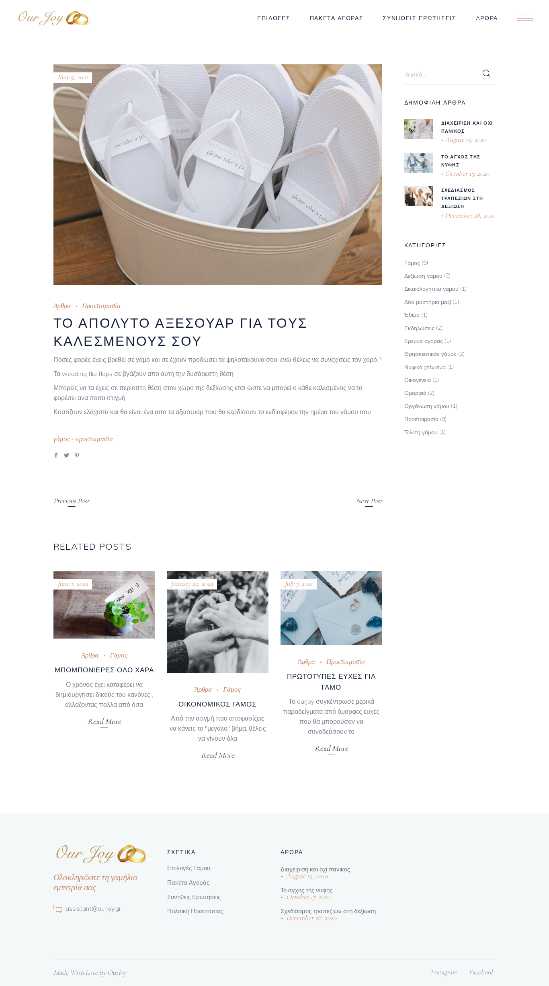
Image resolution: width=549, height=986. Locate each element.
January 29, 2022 (192, 583)
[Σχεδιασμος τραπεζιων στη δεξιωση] (418, 195)
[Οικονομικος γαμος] (217, 621)
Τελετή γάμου (421, 432)
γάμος (61, 439)
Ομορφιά (415, 392)
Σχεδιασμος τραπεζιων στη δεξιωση (462, 198)
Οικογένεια (417, 380)
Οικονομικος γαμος (217, 704)
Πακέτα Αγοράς (188, 882)
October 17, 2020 (466, 173)
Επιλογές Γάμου (188, 868)
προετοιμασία (94, 439)
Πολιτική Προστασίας (195, 911)
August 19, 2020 (464, 140)
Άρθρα (62, 306)
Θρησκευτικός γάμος (430, 353)
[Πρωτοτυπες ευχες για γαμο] (331, 608)
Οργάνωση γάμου (426, 406)
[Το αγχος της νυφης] (418, 162)
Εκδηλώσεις (419, 328)
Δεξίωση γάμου (423, 275)
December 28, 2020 (469, 215)
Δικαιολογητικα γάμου (431, 288)
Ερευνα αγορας (423, 341)
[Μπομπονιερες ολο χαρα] (104, 605)
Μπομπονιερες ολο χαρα (104, 670)
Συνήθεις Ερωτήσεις (194, 897)
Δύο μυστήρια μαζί (427, 302)
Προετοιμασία (101, 306)
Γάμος (118, 655)
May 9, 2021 (72, 77)
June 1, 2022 (72, 583)
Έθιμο (412, 314)
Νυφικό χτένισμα (425, 367)
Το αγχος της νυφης (306, 890)
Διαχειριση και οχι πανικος (315, 869)
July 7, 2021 (299, 583)
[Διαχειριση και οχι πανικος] (418, 128)
